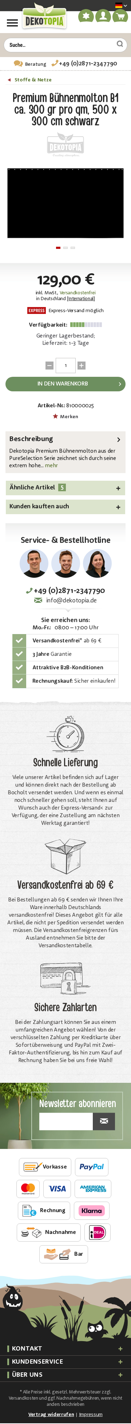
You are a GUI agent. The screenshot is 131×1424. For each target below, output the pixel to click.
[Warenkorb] (120, 18)
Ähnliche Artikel (36, 487)
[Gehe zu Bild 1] (58, 248)
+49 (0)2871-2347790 (88, 64)
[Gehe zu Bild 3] (73, 248)
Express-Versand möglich (75, 311)
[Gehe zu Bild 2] (65, 248)
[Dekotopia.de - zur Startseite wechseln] (44, 16)
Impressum (91, 1414)
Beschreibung (31, 439)
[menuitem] (110, 6)
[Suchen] (117, 44)
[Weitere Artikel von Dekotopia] (65, 144)
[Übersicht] (10, 81)
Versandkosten (23, 1398)
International (81, 299)
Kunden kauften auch (39, 507)
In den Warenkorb (62, 384)
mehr (51, 466)
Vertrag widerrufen (51, 1414)
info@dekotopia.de (71, 601)
